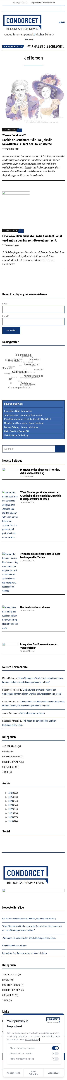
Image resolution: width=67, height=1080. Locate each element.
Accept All (53, 1072)
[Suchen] (60, 448)
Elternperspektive (11, 762)
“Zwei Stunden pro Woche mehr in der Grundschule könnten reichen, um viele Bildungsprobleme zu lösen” (40, 496)
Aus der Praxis (10, 746)
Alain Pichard (12, 149)
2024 (10, 801)
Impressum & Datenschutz (43, 2)
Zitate (5, 772)
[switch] (55, 1048)
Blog (4, 751)
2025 (10, 797)
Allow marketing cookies (22, 1058)
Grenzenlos (8, 767)
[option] (46, 46)
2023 (10, 805)
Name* (5, 303)
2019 (10, 821)
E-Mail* (5, 316)
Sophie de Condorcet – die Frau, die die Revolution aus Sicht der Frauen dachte (27, 142)
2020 (10, 817)
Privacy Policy (32, 1039)
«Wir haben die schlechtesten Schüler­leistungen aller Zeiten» (40, 555)
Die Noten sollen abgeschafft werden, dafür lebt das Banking (40, 471)
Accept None (13, 1072)
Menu (61, 22)
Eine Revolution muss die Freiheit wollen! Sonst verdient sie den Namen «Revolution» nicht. (32, 238)
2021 (10, 813)
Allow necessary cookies (22, 1048)
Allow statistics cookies (21, 1053)
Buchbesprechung (11, 756)
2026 (10, 793)
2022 (10, 809)
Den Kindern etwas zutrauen (35, 607)
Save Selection (33, 1072)
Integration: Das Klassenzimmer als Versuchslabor (24, 953)
